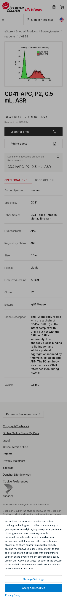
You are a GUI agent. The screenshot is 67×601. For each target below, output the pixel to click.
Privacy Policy (13, 595)
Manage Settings (33, 579)
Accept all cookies (33, 588)
